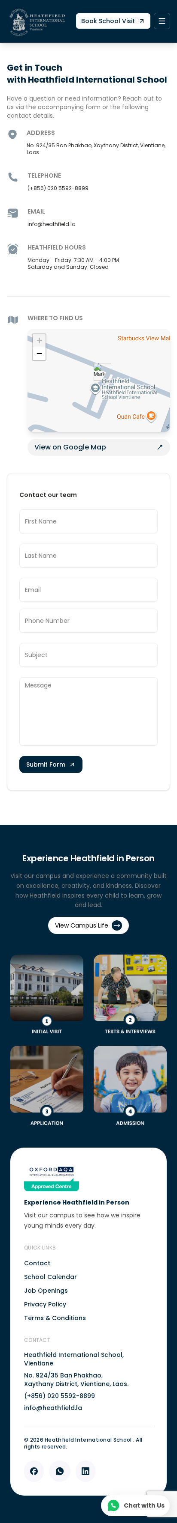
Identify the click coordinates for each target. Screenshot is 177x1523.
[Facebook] (34, 1471)
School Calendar (50, 1277)
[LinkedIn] (85, 1471)
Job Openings (46, 1290)
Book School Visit (108, 21)
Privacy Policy (45, 1304)
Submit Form (45, 764)
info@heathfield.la (53, 1408)
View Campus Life (81, 925)
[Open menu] (162, 21)
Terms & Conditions (55, 1318)
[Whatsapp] (59, 1471)
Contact (37, 1263)
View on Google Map (70, 447)
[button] (99, 372)
